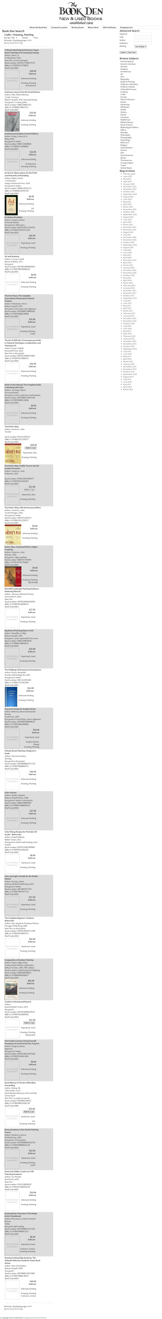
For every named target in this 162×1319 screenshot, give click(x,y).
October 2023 (129, 191)
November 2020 (129, 240)
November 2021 (129, 229)
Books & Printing (127, 82)
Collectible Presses (128, 89)
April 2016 (127, 333)
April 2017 (127, 308)
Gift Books (124, 107)
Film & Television (127, 99)
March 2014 (128, 389)
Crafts (123, 94)
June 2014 (127, 382)
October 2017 (129, 295)
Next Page (19, 43)
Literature (124, 117)
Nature (123, 130)
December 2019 (129, 260)
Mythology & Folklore (129, 127)
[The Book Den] (81, 13)
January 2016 (129, 339)
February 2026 (129, 174)
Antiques (124, 69)
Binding (123, 46)
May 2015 (127, 356)
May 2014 (127, 384)
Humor (123, 114)
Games (123, 102)
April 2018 (127, 280)
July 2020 (127, 250)
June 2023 (127, 199)
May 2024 (127, 179)
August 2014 (128, 377)
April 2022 (127, 222)
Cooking (124, 92)
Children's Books (127, 87)
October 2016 (129, 323)
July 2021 (127, 235)
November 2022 (129, 209)
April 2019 (127, 262)
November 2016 (129, 321)
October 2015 (129, 346)
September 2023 (130, 194)
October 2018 (129, 275)
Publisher (124, 43)
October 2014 (129, 371)
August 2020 (128, 247)
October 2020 (129, 242)
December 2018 (129, 270)
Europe (123, 97)
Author (25, 38)
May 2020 (127, 255)
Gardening (124, 104)
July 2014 (127, 379)
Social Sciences (126, 155)
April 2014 (127, 387)
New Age (124, 132)
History (123, 112)
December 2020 (129, 237)
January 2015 (129, 364)
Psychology (125, 140)
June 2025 (127, 176)
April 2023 (127, 204)
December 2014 (129, 366)
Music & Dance (126, 125)
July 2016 (127, 326)
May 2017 (127, 306)
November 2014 (129, 369)
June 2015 (127, 354)
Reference (124, 142)
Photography (126, 137)
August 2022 (128, 217)
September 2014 (130, 374)
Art (121, 74)
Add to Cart (31, 448)
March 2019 (128, 265)
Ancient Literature (128, 64)
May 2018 (127, 278)
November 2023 (129, 189)
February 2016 (129, 336)
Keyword (123, 34)
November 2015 (129, 344)
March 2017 (128, 311)
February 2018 (129, 285)
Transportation (126, 163)
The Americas (126, 160)
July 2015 (127, 351)
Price (36, 38)
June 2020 (127, 252)
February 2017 (129, 313)
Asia (122, 76)
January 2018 (129, 288)
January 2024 (129, 184)
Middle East (125, 120)
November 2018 (129, 273)
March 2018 (128, 283)
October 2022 (129, 212)
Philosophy (125, 135)
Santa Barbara (126, 147)
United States (126, 168)
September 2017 (130, 298)
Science (123, 150)
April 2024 (127, 181)
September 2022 (130, 214)
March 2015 (128, 361)
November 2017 (129, 293)
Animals (123, 66)
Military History (126, 122)
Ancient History (126, 61)
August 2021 (128, 232)
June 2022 (127, 219)
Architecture (125, 71)
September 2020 (130, 245)
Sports (123, 158)
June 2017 (127, 303)
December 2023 (129, 186)
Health (123, 109)
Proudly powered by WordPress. (35, 1318)
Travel (123, 165)
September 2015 (130, 349)
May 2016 (127, 331)
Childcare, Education (129, 84)
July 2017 (127, 300)
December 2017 (129, 290)
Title (14, 38)
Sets (122, 153)
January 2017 (129, 316)
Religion (123, 145)
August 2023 (128, 197)
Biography (124, 79)
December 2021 (129, 227)
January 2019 (129, 268)
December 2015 (129, 341)
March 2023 (128, 207)
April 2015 (127, 359)
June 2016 (127, 328)
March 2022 (128, 224)
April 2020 (127, 257)
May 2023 (127, 202)
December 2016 (129, 318)
